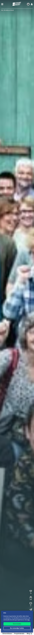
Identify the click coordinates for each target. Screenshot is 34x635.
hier (28, 620)
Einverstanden (17, 624)
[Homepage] (17, 3)
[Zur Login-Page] (32, 4)
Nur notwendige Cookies (17, 628)
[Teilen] (31, 610)
